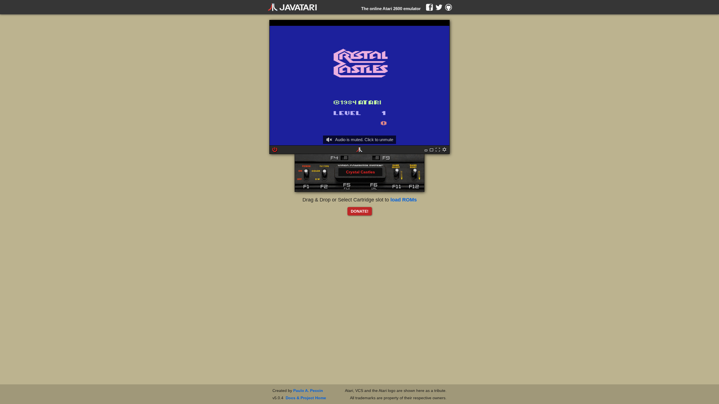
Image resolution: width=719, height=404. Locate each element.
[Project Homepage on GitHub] (448, 7)
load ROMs (403, 200)
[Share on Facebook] (429, 7)
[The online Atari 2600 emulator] (292, 7)
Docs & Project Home (306, 398)
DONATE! (359, 211)
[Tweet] (439, 7)
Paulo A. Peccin (308, 390)
